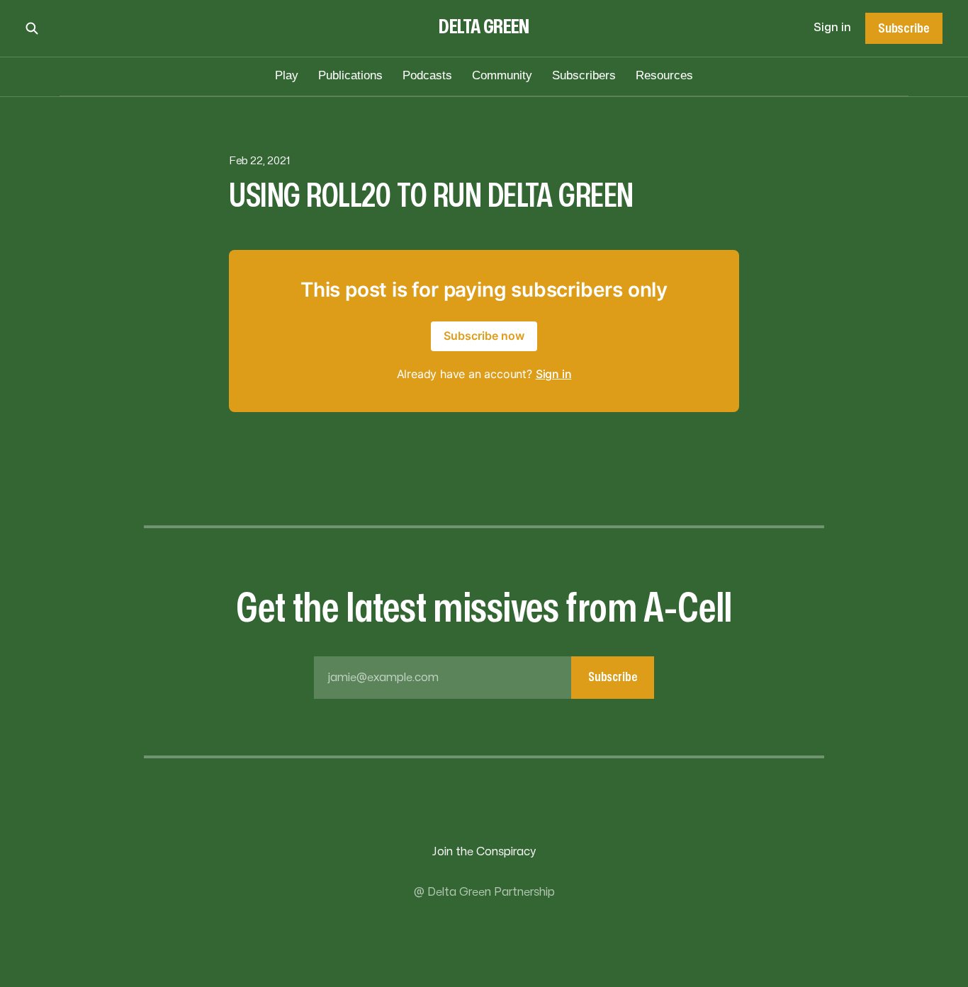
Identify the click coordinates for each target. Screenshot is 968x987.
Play (286, 75)
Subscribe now (484, 336)
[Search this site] (32, 28)
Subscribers (584, 75)
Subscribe (903, 28)
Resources (664, 75)
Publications (350, 75)
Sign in (832, 27)
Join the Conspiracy (484, 851)
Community (502, 75)
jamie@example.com (482, 677)
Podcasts (427, 75)
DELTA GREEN (484, 27)
